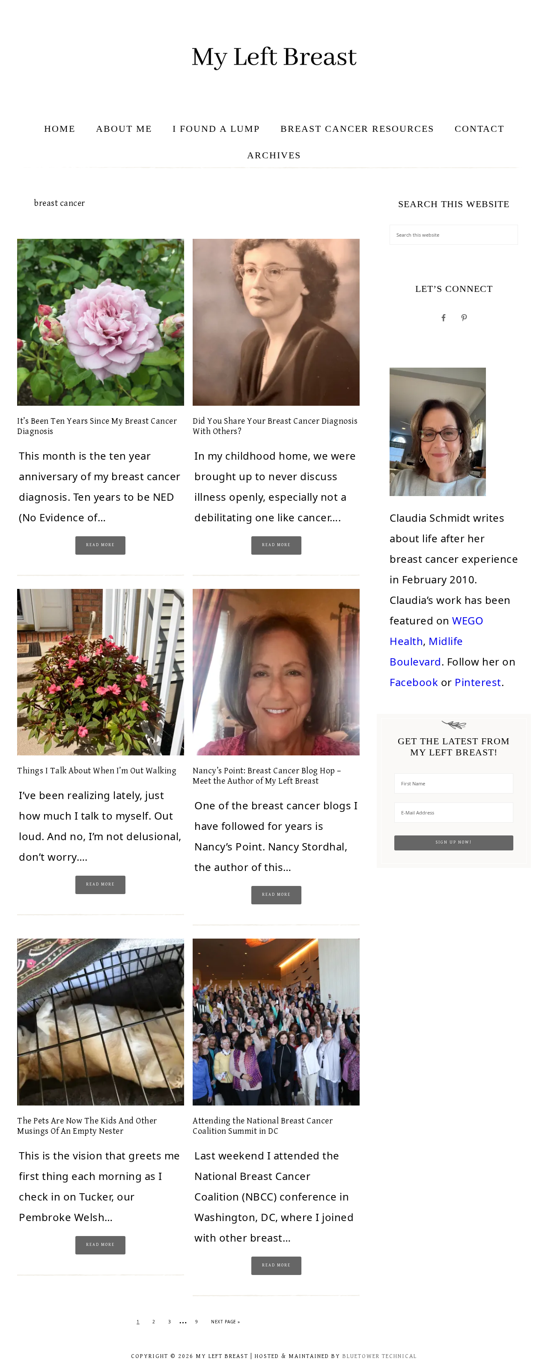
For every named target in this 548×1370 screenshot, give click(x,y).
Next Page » (225, 1322)
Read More (100, 544)
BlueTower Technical (379, 1356)
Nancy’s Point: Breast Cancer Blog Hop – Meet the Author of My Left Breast (267, 776)
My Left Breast (274, 58)
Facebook (414, 682)
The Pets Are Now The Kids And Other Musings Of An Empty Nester (87, 1126)
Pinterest (478, 682)
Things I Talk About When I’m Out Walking (96, 771)
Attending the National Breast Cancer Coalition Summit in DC (263, 1126)
